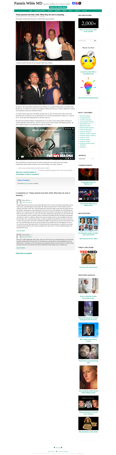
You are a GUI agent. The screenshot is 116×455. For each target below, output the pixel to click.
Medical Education (85, 126)
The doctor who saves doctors (88, 267)
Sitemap (58, 448)
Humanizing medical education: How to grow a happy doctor (55, 170)
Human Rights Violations (87, 122)
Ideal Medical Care (85, 124)
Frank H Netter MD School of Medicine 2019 (88, 204)
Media (64, 10)
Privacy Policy (51, 451)
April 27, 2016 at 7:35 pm (27, 236)
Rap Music (83, 147)
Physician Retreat (85, 139)
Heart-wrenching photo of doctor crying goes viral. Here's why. (88, 318)
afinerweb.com (81, 453)
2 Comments (42, 16)
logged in (26, 183)
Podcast (77, 10)
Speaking (57, 10)
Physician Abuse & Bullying (87, 135)
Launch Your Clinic (40, 10)
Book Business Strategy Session (88, 98)
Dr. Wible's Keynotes (86, 120)
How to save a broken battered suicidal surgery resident (33, 168)
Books (70, 10)
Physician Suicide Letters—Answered (87, 144)
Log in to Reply (21, 230)
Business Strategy (85, 116)
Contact (84, 10)
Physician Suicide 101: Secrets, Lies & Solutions (88, 413)
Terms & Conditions (63, 451)
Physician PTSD (84, 137)
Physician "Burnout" (85, 132)
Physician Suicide (85, 141)
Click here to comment (24, 253)
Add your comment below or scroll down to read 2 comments (27, 173)
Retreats (50, 10)
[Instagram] (76, 3)
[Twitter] (79, 3)
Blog (31, 10)
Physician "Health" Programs (88, 133)
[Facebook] (73, 3)
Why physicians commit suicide (88, 432)
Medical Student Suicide (87, 128)
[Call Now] (58, 7)
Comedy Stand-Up (85, 118)
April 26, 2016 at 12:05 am (27, 202)
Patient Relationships (86, 130)
